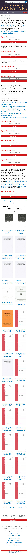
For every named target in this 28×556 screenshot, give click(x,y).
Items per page (11, 211)
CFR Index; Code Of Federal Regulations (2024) (20, 355)
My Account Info (14, 538)
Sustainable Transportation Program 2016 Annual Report (13, 110)
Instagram (14, 552)
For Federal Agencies (14, 542)
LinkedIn (21, 552)
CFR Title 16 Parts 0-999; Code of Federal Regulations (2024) (20, 330)
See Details (14, 520)
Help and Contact (14, 535)
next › (20, 201)
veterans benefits (20, 31)
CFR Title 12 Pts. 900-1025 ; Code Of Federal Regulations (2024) (21, 429)
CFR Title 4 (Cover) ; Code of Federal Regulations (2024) (20, 502)
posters (23, 25)
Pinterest (18, 552)
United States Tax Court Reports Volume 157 (21, 306)
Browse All (7, 15)
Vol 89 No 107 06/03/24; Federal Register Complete (7, 232)
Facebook (9, 552)
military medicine (8, 33)
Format (5, 206)
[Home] (14, 9)
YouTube (16, 552)
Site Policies (14, 533)
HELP (14, 12)
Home (2, 15)
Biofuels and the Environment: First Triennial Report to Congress (14, 103)
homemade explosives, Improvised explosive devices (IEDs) (14, 182)
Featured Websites (14, 545)
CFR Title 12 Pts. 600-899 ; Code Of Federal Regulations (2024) (7, 429)
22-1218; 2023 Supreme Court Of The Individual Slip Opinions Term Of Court (7, 282)
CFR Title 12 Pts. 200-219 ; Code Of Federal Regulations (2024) (7, 404)
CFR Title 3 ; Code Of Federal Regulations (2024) (20, 478)
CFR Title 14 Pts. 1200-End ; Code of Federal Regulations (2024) (21, 453)
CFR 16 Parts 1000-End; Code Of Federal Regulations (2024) (7, 355)
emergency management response (11, 183)
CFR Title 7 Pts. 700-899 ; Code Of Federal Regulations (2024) (7, 502)
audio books (13, 25)
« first (5, 201)
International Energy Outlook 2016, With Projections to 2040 (12, 114)
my (6, 12)
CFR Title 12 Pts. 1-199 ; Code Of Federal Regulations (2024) (20, 379)
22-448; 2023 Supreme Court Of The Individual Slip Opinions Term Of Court (20, 282)
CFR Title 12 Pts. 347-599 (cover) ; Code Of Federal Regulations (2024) (21, 404)
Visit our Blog (14, 550)
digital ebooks (5, 25)
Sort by (9, 209)
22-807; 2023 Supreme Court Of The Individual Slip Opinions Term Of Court (7, 257)
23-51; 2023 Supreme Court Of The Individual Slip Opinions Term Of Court (7, 380)
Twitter (12, 552)
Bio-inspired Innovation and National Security (14, 117)
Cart (25, 12)
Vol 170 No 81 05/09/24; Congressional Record (7, 303)
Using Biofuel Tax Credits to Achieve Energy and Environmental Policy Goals (13, 107)
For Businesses (14, 540)
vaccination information (8, 31)
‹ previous (12, 201)
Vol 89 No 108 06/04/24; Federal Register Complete (20, 232)
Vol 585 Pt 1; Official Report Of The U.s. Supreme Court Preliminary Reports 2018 (7, 330)
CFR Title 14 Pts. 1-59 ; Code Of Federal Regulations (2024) (7, 453)
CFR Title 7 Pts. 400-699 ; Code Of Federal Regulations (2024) (7, 478)
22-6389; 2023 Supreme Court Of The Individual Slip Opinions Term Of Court (20, 257)
